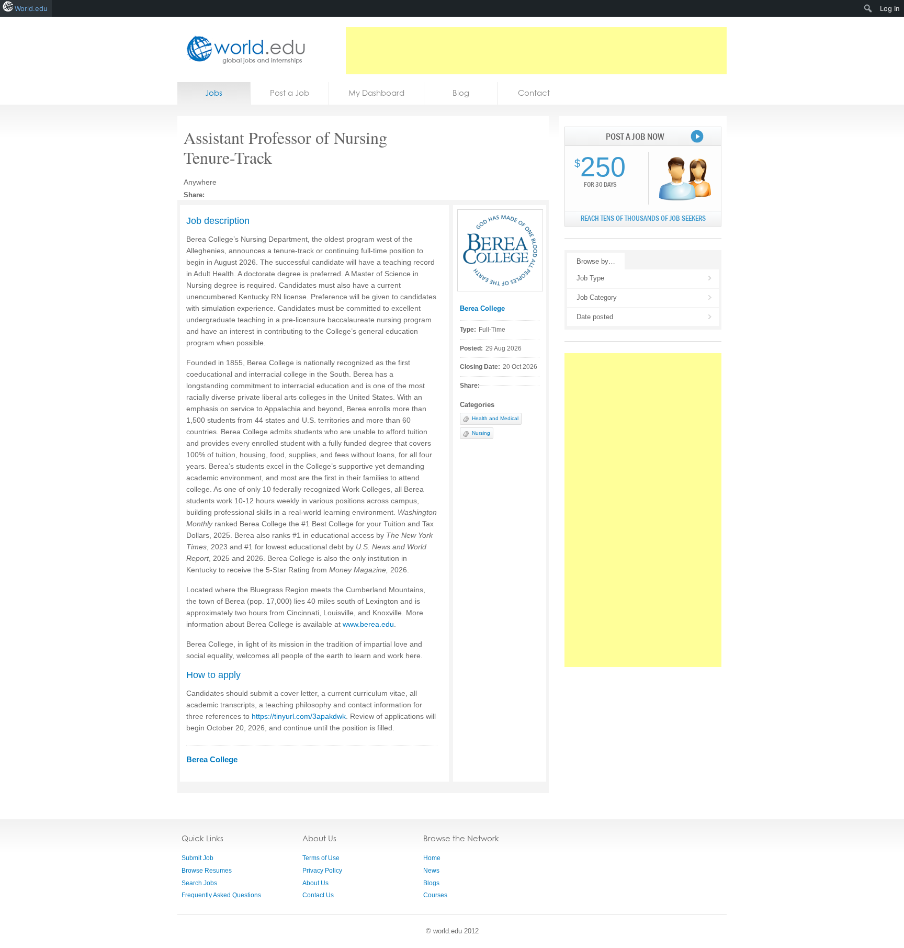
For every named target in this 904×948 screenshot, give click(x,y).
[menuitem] (868, 8)
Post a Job (289, 93)
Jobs (213, 93)
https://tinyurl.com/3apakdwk (299, 716)
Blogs (431, 883)
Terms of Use (321, 858)
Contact (534, 93)
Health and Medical (495, 418)
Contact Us (318, 895)
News (431, 870)
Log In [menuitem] (890, 8)
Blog (461, 93)
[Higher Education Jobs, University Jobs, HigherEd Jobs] (242, 49)
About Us (315, 883)
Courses (435, 895)
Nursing (481, 433)
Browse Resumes (207, 870)
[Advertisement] (536, 50)
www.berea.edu (368, 624)
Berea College (482, 308)
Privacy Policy (322, 870)
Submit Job (197, 858)
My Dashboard (376, 93)
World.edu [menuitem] (31, 8)
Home (431, 858)
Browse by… (596, 261)
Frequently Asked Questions (221, 895)
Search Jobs (199, 883)
